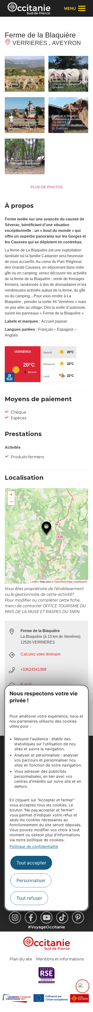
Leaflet (34, 581)
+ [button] (11, 494)
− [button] (11, 502)
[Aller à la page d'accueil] (29, 8)
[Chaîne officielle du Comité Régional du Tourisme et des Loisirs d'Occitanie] (46, 917)
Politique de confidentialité (34, 846)
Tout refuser (29, 898)
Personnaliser (31, 880)
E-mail (26, 684)
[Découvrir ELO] (82, 986)
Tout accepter (31, 863)
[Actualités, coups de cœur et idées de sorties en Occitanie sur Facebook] (31, 917)
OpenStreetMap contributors (70, 581)
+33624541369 (33, 669)
